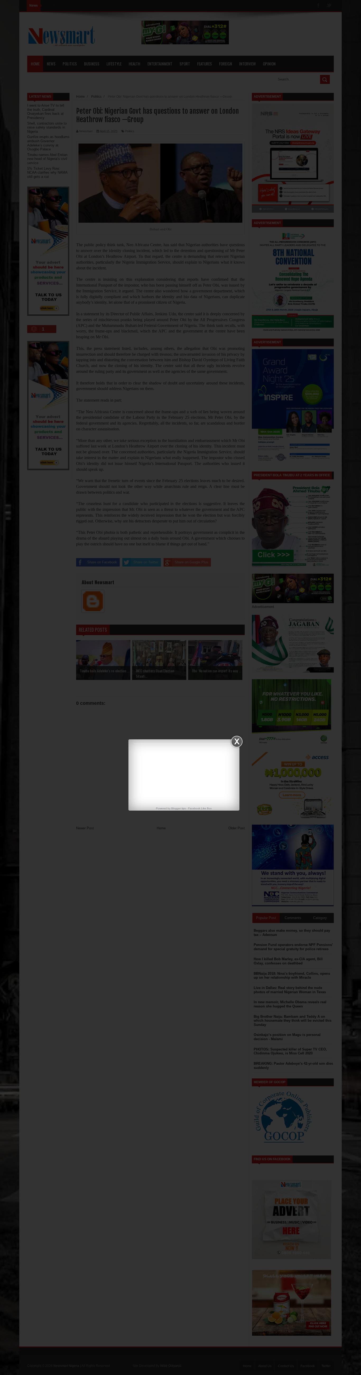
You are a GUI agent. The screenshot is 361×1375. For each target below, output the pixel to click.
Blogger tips (178, 808)
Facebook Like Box (200, 808)
